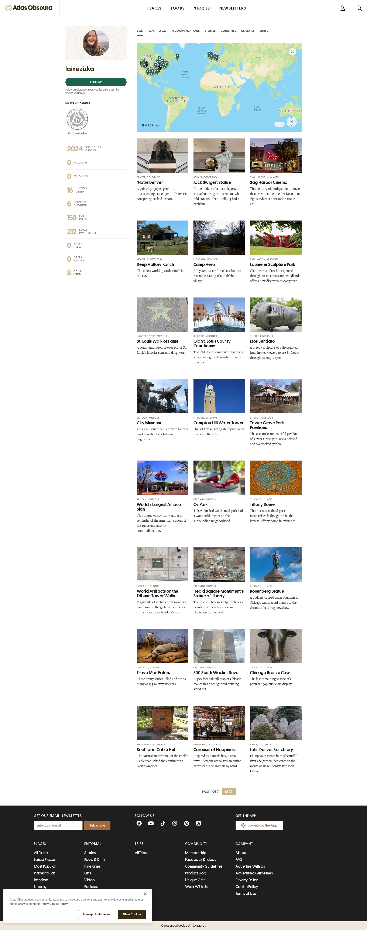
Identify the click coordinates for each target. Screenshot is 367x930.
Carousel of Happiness (214, 749)
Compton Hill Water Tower (218, 423)
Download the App (263, 825)
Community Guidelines (203, 866)
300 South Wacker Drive (216, 672)
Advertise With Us (250, 866)
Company (244, 843)
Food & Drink (94, 859)
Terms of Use (246, 893)
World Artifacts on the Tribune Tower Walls (157, 593)
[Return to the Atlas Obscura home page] (29, 8)
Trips (139, 843)
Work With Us (196, 886)
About (241, 853)
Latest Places (45, 859)
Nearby (40, 886)
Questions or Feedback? (183, 925)
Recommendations (186, 30)
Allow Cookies (132, 914)
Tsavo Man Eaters (153, 672)
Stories (210, 30)
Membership (195, 853)
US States (248, 30)
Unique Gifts (195, 880)
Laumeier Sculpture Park (272, 264)
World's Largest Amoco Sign (159, 506)
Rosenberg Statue (267, 591)
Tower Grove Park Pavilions (267, 425)
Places (40, 843)
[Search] (359, 8)
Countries (228, 30)
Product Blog (195, 873)
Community (196, 843)
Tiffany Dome (262, 504)
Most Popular (45, 866)
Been (140, 30)
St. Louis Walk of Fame (158, 341)
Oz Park (200, 504)
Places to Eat (44, 873)
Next (229, 791)
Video (89, 880)
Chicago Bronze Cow (270, 672)
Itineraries (92, 866)
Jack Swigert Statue (212, 182)
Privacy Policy (247, 880)
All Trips (141, 853)
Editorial (92, 843)
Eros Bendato (262, 341)
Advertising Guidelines (254, 873)
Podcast (91, 886)
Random (41, 880)
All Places (41, 853)
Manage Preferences (96, 914)
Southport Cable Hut (156, 749)
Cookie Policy (247, 886)
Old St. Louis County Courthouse (212, 343)
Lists (87, 873)
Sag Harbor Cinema (269, 182)
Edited (264, 30)
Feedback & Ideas (200, 859)
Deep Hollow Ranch (155, 264)
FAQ (239, 859)
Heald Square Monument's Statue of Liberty (218, 593)
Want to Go (157, 30)
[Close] (145, 893)
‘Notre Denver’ (150, 182)
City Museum (149, 423)
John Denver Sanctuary (271, 749)
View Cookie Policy (55, 903)
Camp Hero (204, 264)
